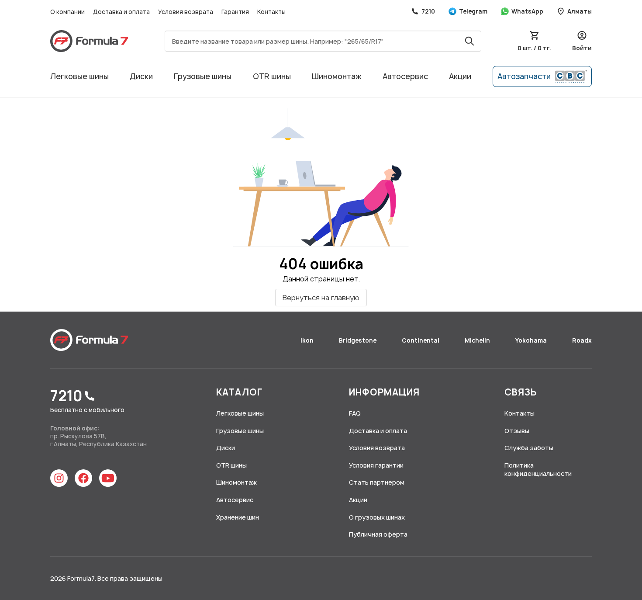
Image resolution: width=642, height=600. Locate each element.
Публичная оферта (378, 534)
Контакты (271, 12)
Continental (421, 340)
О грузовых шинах (377, 517)
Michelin (478, 340)
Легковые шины (79, 76)
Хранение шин (237, 517)
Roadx (582, 340)
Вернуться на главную (321, 297)
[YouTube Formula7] (108, 478)
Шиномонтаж (337, 76)
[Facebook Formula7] (83, 478)
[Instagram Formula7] (59, 478)
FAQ (355, 413)
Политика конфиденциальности (538, 469)
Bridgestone (358, 340)
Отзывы (516, 431)
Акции (460, 76)
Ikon (307, 340)
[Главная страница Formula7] (89, 340)
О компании (68, 12)
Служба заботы (528, 448)
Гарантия (235, 12)
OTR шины (272, 76)
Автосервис (405, 76)
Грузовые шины (202, 76)
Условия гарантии (376, 465)
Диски (141, 76)
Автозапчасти (524, 76)
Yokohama (531, 340)
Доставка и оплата (122, 12)
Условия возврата (186, 12)
